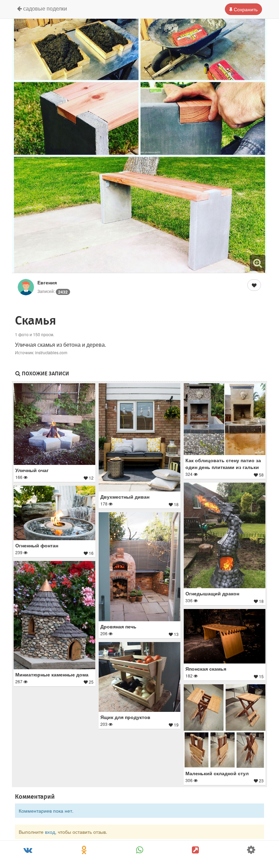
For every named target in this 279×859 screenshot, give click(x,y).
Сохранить (245, 9)
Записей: (52, 291)
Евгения (47, 282)
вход (50, 831)
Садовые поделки (44, 8)
